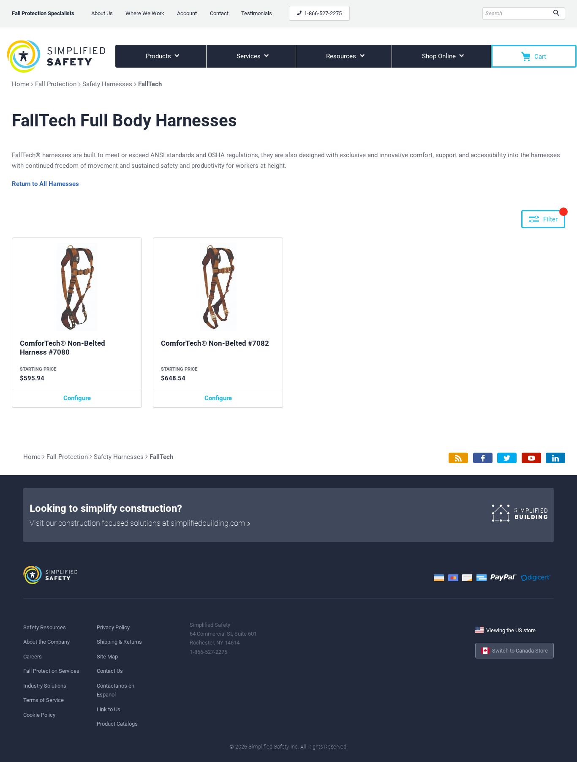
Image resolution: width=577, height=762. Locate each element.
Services (249, 56)
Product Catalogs (117, 724)
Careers (32, 656)
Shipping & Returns (119, 642)
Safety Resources (44, 627)
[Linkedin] (555, 458)
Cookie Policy (39, 715)
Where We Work (144, 13)
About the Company (46, 642)
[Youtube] (531, 458)
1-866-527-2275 (322, 13)
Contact (219, 13)
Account (187, 13)
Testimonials (256, 13)
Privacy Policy (113, 627)
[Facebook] (483, 458)
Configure (77, 398)
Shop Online (439, 56)
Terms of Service (43, 700)
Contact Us (110, 671)
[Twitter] (507, 458)
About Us (102, 13)
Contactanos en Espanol (115, 690)
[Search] (556, 13)
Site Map (107, 656)
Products (159, 56)
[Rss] (458, 458)
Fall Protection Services (51, 671)
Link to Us (108, 709)
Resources (342, 56)
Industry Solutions (44, 686)
